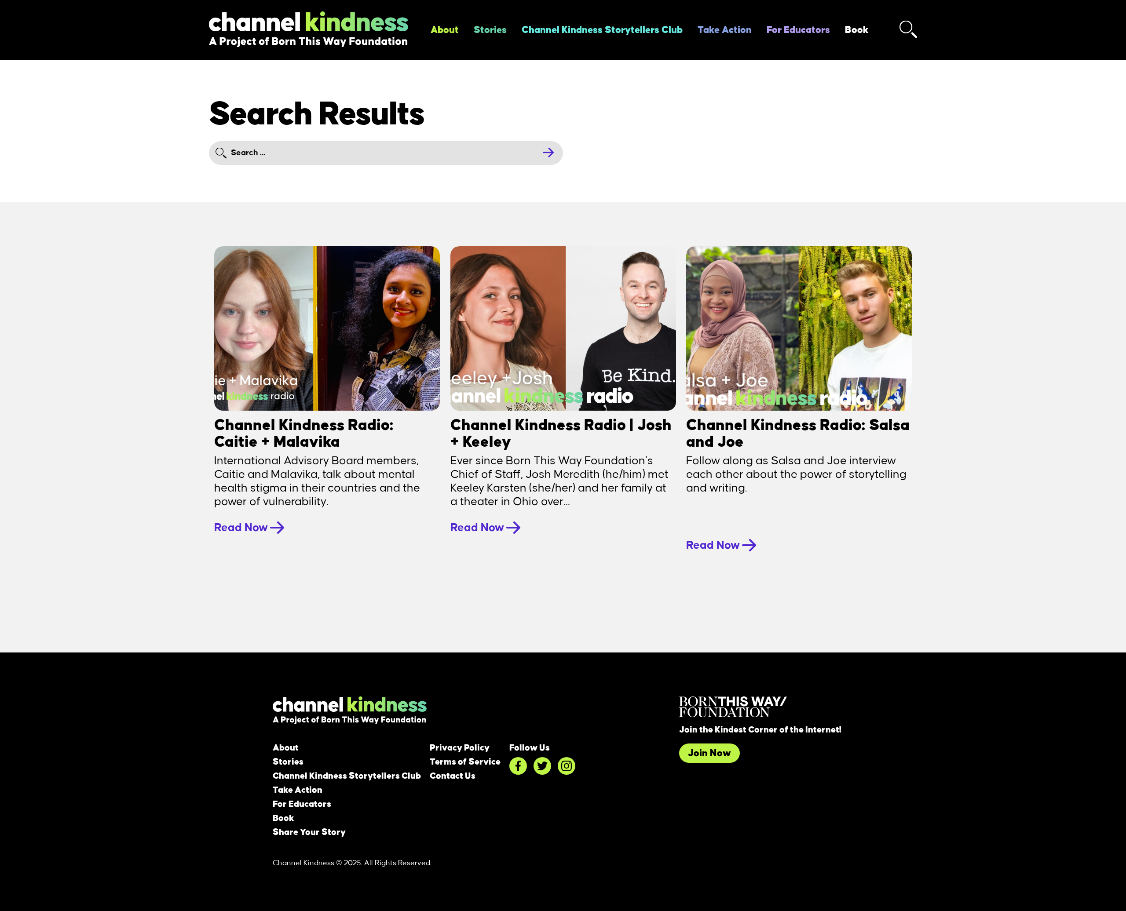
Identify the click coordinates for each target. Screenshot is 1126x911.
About (445, 30)
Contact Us (452, 776)
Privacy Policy (460, 748)
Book (857, 30)
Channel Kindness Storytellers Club (602, 30)
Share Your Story (309, 832)
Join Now (709, 753)
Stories (490, 30)
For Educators (798, 30)
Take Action (725, 30)
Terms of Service (465, 762)
